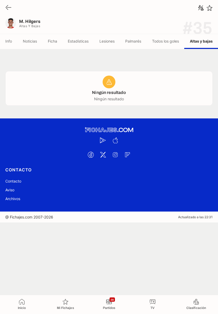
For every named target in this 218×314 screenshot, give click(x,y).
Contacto (13, 181)
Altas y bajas (201, 41)
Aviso (9, 190)
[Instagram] (115, 155)
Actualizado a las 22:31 (195, 217)
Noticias (30, 41)
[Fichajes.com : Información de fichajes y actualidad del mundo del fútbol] (109, 130)
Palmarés (133, 41)
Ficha (52, 41)
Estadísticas (78, 41)
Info (8, 41)
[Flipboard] (127, 155)
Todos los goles (165, 41)
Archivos (12, 198)
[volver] (8, 7)
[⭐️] (209, 8)
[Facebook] (91, 155)
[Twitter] (103, 155)
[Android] (103, 140)
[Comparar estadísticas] (201, 8)
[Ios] (115, 140)
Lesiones (107, 41)
